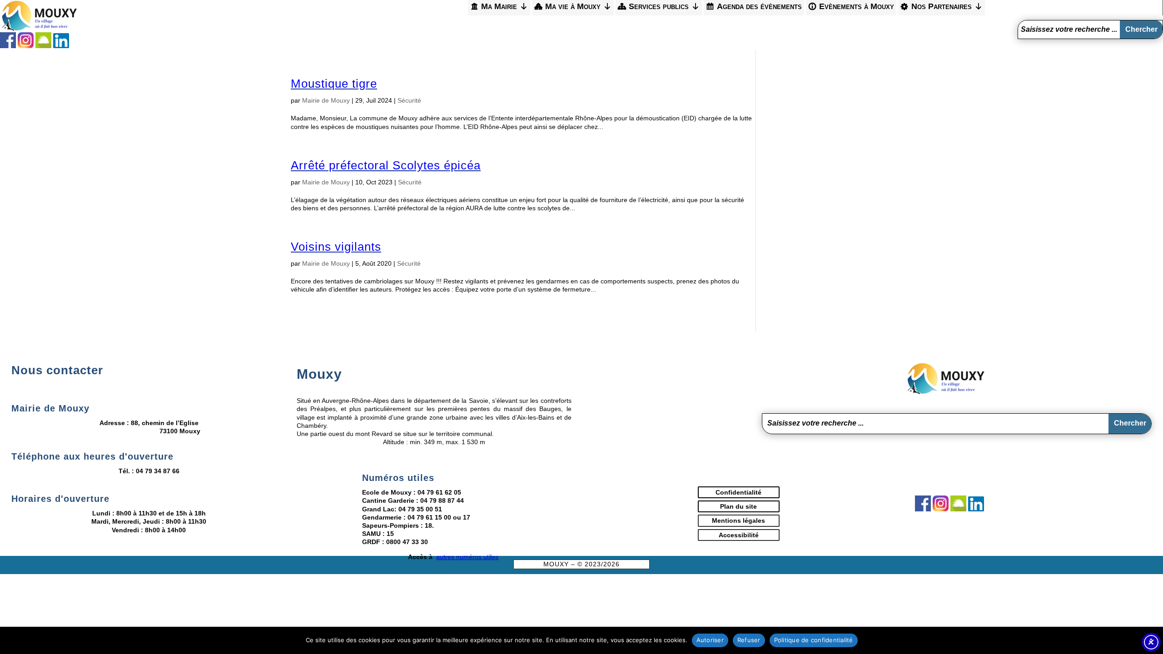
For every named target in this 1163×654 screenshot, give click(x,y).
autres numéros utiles (467, 556)
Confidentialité (738, 492)
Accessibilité (739, 535)
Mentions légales (738, 520)
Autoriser (710, 640)
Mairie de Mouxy (326, 100)
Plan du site (738, 506)
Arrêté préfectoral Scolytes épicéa (386, 165)
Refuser (748, 640)
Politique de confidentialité (813, 640)
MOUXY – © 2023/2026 (581, 564)
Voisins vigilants (336, 246)
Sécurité (409, 100)
